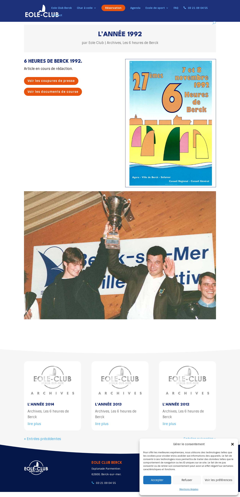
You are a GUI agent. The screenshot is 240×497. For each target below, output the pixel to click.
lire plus (34, 424)
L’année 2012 (176, 404)
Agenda (135, 8)
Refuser (187, 480)
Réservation (113, 8)
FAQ (176, 8)
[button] (232, 444)
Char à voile (85, 8)
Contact (56, 15)
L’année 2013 (108, 404)
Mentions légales (188, 489)
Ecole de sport (155, 8)
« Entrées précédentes (42, 439)
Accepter (157, 480)
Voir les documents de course (53, 92)
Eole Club (96, 43)
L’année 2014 (41, 404)
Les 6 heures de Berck (140, 43)
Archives (114, 43)
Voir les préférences (218, 480)
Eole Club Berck (61, 8)
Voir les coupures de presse (51, 81)
